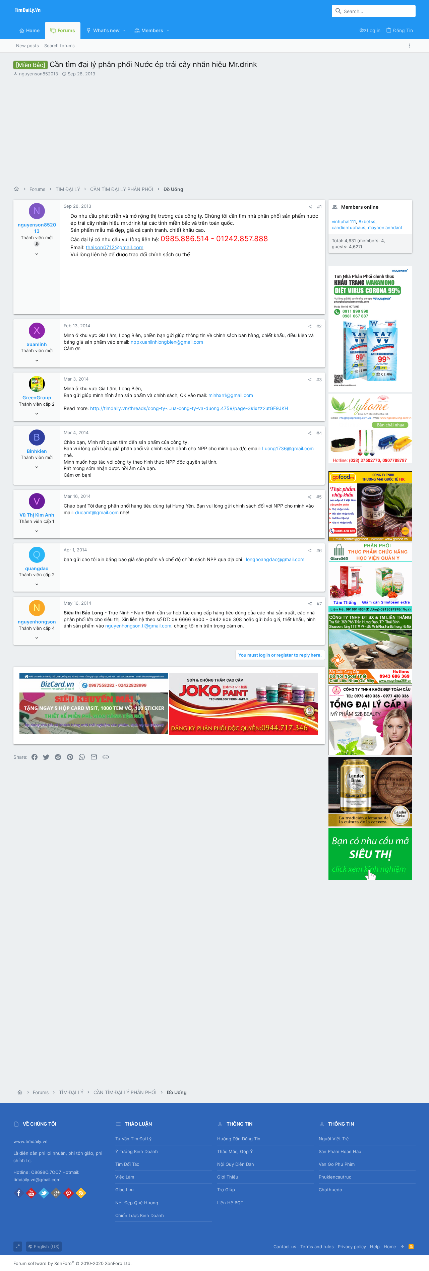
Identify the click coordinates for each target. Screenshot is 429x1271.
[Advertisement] (214, 129)
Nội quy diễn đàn (235, 1164)
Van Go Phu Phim (337, 1164)
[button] (124, 30)
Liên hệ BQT (230, 1202)
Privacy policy (352, 1246)
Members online (359, 207)
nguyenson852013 (38, 73)
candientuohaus (348, 227)
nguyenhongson (37, 621)
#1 (319, 206)
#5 (319, 496)
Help (375, 1246)
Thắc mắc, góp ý (235, 1151)
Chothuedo (330, 1189)
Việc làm (124, 1177)
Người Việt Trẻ (334, 1138)
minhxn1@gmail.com (230, 395)
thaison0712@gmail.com (114, 247)
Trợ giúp (226, 1189)
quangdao (37, 568)
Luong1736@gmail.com (288, 448)
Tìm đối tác (127, 1164)
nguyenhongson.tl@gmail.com (138, 625)
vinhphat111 (344, 221)
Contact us (284, 1246)
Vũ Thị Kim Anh (36, 515)
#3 (319, 379)
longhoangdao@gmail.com (275, 559)
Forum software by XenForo (72, 1263)
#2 (319, 326)
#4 (319, 433)
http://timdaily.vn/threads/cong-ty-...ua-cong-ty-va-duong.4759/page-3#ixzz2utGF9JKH (189, 408)
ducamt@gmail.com (97, 512)
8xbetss (367, 221)
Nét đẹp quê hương (136, 1202)
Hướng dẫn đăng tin (238, 1138)
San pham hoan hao (340, 1151)
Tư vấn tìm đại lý (133, 1138)
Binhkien (37, 451)
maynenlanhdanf (385, 227)
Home (390, 1246)
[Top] (402, 1247)
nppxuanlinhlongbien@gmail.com (167, 342)
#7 (319, 603)
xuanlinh (37, 344)
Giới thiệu (227, 1177)
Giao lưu (124, 1189)
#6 (319, 550)
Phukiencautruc (335, 1177)
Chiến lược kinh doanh (139, 1215)
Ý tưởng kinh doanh (136, 1151)
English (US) (46, 1246)
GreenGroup (36, 397)
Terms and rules (317, 1246)
